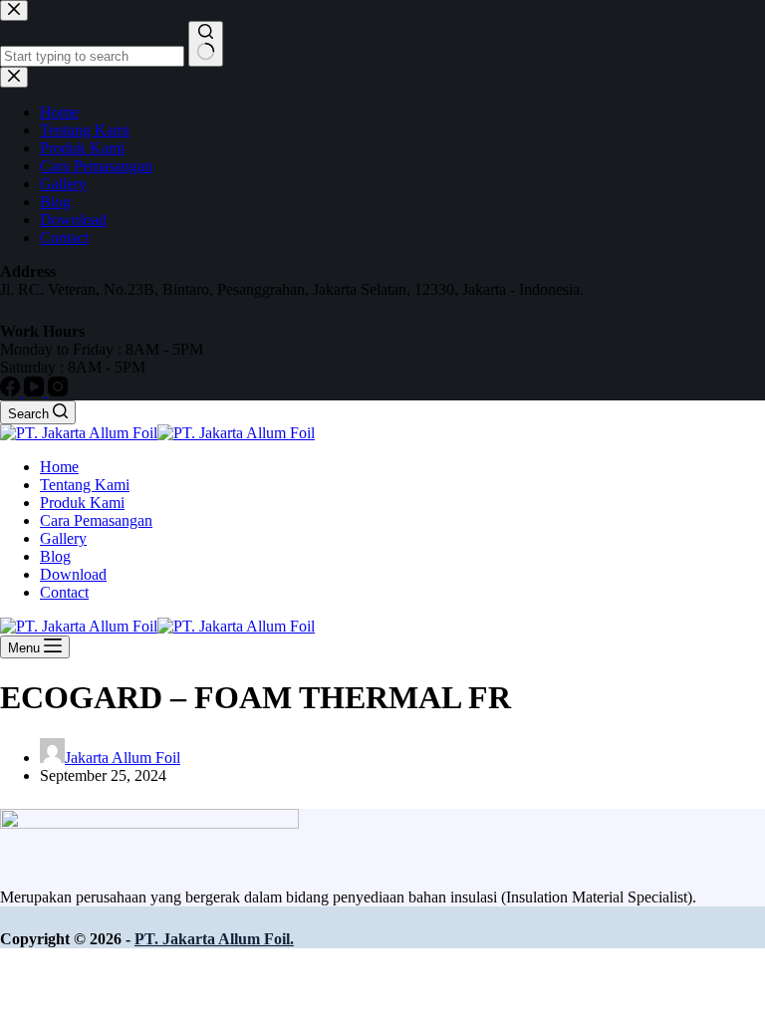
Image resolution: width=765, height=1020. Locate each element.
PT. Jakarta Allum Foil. (214, 938)
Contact (64, 592)
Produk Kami (82, 502)
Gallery (63, 538)
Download (73, 574)
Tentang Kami (84, 484)
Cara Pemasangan (96, 520)
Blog (55, 556)
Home (59, 466)
